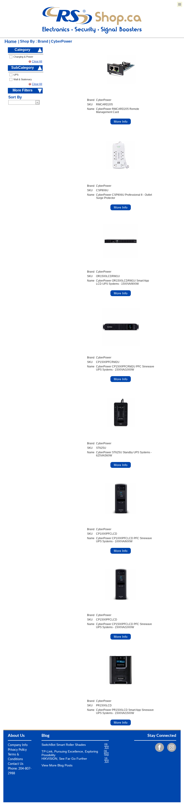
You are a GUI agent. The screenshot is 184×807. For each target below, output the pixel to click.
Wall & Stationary (22, 79)
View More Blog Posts (57, 765)
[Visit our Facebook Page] (158, 747)
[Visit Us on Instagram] (170, 747)
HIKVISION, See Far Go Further (64, 758)
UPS (15, 74)
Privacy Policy (17, 749)
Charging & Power (23, 56)
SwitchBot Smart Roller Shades (64, 744)
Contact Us (15, 764)
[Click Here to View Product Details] (120, 69)
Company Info (18, 745)
